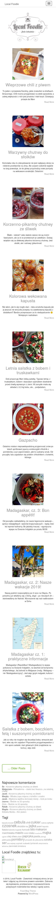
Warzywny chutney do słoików (28, 154)
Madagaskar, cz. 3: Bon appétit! (28, 512)
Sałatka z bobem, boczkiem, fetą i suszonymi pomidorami (28, 731)
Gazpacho (28, 440)
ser (4, 842)
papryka (27, 836)
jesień (39, 826)
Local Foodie (12, 4)
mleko (32, 833)
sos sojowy (11, 843)
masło (19, 832)
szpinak (19, 843)
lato (32, 829)
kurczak (26, 829)
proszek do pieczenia (34, 839)
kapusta (45, 826)
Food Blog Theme (28, 890)
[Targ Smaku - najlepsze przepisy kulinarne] (9, 866)
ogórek (4, 837)
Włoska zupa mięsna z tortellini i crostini (27, 796)
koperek (18, 829)
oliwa (14, 836)
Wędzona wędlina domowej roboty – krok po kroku (30, 798)
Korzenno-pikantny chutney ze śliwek (28, 226)
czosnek (9, 825)
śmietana (22, 846)
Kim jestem (21, 811)
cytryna (50, 822)
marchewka (8, 833)
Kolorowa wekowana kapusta (28, 298)
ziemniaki (13, 845)
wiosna (5, 846)
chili (28, 822)
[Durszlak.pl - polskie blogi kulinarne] (8, 859)
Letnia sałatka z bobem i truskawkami (28, 370)
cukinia (43, 822)
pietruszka (6, 839)
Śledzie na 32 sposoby (20, 801)
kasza (5, 829)
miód (26, 833)
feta (27, 826)
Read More (49, 102)
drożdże (21, 826)
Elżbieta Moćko (8, 811)
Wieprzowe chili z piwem (28, 85)
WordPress (33, 893)
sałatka (48, 839)
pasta (37, 836)
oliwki (19, 836)
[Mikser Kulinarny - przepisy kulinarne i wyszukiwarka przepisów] (24, 866)
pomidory (18, 839)
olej (9, 836)
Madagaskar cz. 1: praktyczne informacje (28, 656)
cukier (36, 821)
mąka (46, 832)
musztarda (38, 833)
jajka (32, 825)
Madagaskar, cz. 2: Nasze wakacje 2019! (28, 584)
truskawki (26, 843)
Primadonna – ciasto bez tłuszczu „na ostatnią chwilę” (27, 790)
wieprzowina (43, 843)
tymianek (34, 843)
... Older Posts (16, 768)
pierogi (43, 836)
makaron (41, 829)
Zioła (4, 804)
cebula (19, 822)
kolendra (11, 829)
